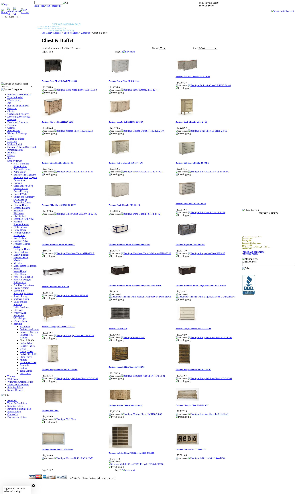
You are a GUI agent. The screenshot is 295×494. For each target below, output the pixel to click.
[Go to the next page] (129, 51)
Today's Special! (15, 97)
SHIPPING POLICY (250, 254)
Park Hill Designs (22, 279)
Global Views (20, 227)
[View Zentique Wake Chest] (133, 337)
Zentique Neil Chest (50, 410)
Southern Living (21, 299)
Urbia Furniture (21, 307)
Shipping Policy (15, 387)
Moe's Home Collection (25, 265)
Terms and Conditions (18, 384)
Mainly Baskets (21, 254)
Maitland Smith (21, 257)
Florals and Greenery (17, 122)
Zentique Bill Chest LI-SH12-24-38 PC (192, 163)
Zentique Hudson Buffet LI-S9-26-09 (57, 449)
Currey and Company (24, 196)
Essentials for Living (23, 219)
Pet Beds (11, 152)
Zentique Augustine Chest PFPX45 (190, 244)
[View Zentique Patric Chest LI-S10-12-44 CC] (142, 171)
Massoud (18, 260)
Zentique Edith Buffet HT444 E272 (191, 449)
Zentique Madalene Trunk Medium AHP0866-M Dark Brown (135, 285)
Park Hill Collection (23, 277)
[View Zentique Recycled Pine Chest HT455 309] (210, 337)
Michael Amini (14, 144)
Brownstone (19, 180)
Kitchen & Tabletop (17, 133)
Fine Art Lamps (21, 224)
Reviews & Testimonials (19, 94)
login (36, 5)
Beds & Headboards (29, 329)
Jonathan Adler (21, 241)
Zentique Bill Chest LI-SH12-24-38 (191, 204)
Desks (23, 348)
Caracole (18, 183)
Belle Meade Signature (25, 174)
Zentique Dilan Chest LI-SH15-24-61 (57, 163)
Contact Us (12, 414)
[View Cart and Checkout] (282, 11)
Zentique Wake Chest (118, 329)
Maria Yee (12, 141)
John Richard (13, 130)
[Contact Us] (17, 13)
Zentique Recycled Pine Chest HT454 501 (193, 369)
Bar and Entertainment (18, 105)
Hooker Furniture (22, 232)
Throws (11, 376)
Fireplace (11, 119)
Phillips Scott (20, 282)
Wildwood (19, 315)
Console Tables (27, 346)
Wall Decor (25, 373)
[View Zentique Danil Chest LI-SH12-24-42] (140, 213)
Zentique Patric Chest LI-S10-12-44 (124, 81)
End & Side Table (28, 354)
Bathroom (12, 108)
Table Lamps (26, 370)
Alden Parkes (20, 166)
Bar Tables (25, 326)
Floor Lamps (26, 357)
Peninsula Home (15, 150)
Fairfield (18, 221)
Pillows (11, 155)
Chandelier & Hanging (26, 336)
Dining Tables (26, 351)
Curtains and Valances (18, 114)
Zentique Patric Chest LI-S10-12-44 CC (126, 163)
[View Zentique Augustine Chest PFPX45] (206, 253)
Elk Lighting (20, 216)
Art (9, 103)
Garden (11, 127)
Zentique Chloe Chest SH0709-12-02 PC (59, 205)
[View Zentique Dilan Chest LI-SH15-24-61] (73, 171)
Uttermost (18, 310)
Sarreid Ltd (19, 290)
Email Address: (249, 261)
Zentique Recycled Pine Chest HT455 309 (193, 329)
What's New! (13, 100)
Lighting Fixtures (15, 138)
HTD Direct (19, 235)
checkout (56, 5)
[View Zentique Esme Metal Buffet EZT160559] (75, 90)
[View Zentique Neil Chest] (65, 419)
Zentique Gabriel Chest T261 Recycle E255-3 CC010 (131, 453)
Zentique (18, 323)
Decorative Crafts (22, 202)
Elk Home (19, 213)
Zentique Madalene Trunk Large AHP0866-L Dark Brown (201, 285)
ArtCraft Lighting (22, 169)
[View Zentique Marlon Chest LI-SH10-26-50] (141, 414)
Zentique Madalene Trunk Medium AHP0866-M (129, 244)
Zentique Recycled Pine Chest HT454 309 (59, 369)
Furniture (11, 125)
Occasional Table (28, 362)
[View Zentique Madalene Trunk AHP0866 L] (74, 253)
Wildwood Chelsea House (20, 381)
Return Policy (14, 411)
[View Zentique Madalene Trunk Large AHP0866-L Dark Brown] (205, 296)
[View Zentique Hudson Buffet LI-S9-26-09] (73, 458)
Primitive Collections (24, 285)
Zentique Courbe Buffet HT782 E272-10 (126, 122)
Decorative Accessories (18, 116)
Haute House (20, 230)
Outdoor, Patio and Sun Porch (21, 147)
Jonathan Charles (22, 243)
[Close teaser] (32, 485)
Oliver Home (20, 274)
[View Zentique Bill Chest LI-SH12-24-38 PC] (208, 171)
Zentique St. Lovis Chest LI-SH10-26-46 (193, 76)
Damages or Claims (16, 417)
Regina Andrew (21, 288)
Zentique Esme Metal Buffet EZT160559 (59, 81)
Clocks (10, 111)
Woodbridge (20, 318)
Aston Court (20, 172)
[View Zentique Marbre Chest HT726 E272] (73, 130)
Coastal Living (21, 191)
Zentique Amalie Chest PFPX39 (55, 287)
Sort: (195, 48)
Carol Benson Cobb (23, 185)
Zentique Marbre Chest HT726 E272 (57, 122)
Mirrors (23, 359)
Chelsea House (21, 188)
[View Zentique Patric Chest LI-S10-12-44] (140, 90)
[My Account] (25, 12)
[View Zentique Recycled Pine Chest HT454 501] (210, 378)
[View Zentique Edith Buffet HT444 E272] (206, 458)
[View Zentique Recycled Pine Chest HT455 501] (143, 375)
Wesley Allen (20, 312)
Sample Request (15, 390)
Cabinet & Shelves (29, 332)
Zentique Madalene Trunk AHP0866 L (58, 244)
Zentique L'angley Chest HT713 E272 (58, 327)
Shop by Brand (14, 161)
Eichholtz (18, 210)
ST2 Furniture (20, 301)
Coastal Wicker (21, 194)
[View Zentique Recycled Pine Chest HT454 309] (76, 378)
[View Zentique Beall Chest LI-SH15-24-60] (207, 130)
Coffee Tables (26, 343)
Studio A (18, 304)
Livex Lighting (21, 252)
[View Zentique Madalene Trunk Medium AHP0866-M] (146, 253)
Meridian (18, 263)
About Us (12, 400)
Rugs (9, 158)
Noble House (20, 271)
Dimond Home (21, 205)
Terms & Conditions (17, 403)
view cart (45, 5)
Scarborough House (23, 293)
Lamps (10, 136)
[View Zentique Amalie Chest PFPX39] (71, 295)
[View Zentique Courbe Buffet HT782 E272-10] (142, 130)
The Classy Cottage (51, 32)
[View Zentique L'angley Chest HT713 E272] (74, 335)
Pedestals (24, 365)
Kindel (17, 246)
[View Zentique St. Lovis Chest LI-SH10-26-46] (209, 85)
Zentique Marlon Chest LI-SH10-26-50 (125, 405)
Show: (155, 48)
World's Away (20, 321)
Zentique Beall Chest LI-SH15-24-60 (191, 122)
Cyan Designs (20, 199)
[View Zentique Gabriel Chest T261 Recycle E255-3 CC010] (136, 464)
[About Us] (10, 13)
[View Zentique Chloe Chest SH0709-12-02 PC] (75, 213)
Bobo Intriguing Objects (25, 177)
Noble (17, 268)
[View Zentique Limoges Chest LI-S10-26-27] (208, 414)
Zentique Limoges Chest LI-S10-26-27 (192, 405)
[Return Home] (4, 4)
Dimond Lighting (22, 207)
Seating (23, 368)
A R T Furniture (21, 163)
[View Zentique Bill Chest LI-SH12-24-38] (206, 212)
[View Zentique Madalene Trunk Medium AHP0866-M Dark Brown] (140, 296)
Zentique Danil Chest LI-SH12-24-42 (124, 205)
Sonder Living (21, 296)
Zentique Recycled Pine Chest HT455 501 (126, 367)
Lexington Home (22, 249)
